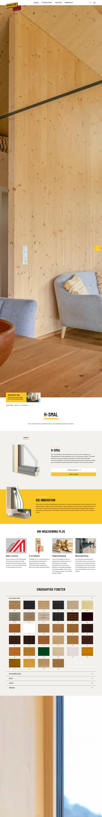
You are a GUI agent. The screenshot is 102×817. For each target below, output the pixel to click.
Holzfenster (24, 405)
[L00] (58, 628)
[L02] (14, 651)
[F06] (87, 616)
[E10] (58, 616)
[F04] (72, 605)
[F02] (87, 651)
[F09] (58, 651)
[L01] (29, 651)
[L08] (72, 640)
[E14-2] (29, 616)
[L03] (43, 605)
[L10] (29, 605)
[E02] (14, 628)
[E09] (43, 663)
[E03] (14, 605)
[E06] (29, 640)
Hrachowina (9, 405)
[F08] (43, 628)
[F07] (72, 616)
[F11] (29, 628)
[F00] (29, 663)
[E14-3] (14, 616)
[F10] (58, 605)
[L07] (87, 640)
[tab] (26, 438)
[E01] (43, 640)
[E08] (58, 663)
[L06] (87, 628)
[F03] (87, 605)
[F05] (72, 651)
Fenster (16, 405)
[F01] (14, 663)
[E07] (14, 640)
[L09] (58, 640)
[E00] (72, 628)
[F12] (43, 651)
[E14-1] (43, 616)
